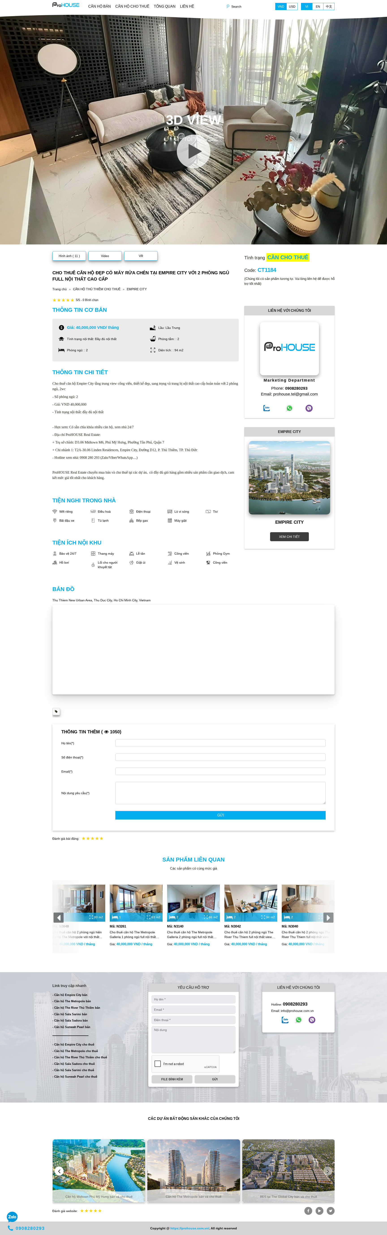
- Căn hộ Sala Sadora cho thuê (73, 1064)
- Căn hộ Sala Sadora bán (70, 1020)
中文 (329, 6)
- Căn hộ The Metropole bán (71, 1001)
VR (141, 256)
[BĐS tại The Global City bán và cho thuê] (288, 1170)
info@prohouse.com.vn (297, 1011)
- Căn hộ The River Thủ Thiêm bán (76, 1007)
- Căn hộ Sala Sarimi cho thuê (73, 1070)
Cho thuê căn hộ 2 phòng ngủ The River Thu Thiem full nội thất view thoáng (248, 934)
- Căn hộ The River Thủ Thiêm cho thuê (79, 1057)
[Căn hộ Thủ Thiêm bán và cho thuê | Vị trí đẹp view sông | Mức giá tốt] (65, 4)
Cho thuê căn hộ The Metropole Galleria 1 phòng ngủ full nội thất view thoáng (133, 934)
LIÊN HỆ (187, 6)
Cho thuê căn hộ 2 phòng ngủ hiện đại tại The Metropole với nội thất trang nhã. (77, 934)
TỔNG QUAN (165, 6)
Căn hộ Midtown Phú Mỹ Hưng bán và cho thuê (99, 1196)
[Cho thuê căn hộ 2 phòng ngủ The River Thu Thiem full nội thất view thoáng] (250, 903)
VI (306, 6)
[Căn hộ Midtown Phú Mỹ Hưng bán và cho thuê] (99, 1170)
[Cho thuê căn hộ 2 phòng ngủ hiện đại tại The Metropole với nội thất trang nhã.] (78, 903)
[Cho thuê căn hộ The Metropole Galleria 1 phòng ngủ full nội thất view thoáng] (136, 903)
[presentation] (59, 918)
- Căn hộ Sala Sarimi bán (69, 1014)
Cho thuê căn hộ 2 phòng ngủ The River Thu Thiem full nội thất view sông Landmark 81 (306, 934)
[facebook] (285, 1020)
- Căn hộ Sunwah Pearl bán (71, 1027)
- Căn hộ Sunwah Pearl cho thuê (74, 1076)
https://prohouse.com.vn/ (189, 1228)
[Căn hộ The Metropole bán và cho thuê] (193, 1170)
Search (236, 6)
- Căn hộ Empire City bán (69, 995)
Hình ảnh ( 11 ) (69, 256)
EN (318, 6)
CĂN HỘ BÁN (99, 6)
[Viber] (312, 1020)
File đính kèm (172, 1079)
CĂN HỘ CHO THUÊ (132, 6)
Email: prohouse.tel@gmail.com (289, 394)
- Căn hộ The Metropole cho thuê (75, 1051)
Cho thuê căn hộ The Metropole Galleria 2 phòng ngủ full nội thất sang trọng (190, 934)
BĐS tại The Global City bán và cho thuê (288, 1196)
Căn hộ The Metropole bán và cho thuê (193, 1196)
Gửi (220, 815)
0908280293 (295, 1004)
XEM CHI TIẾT (289, 536)
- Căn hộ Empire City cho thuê (73, 1044)
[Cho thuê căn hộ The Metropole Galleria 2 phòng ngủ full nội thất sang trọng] (193, 903)
